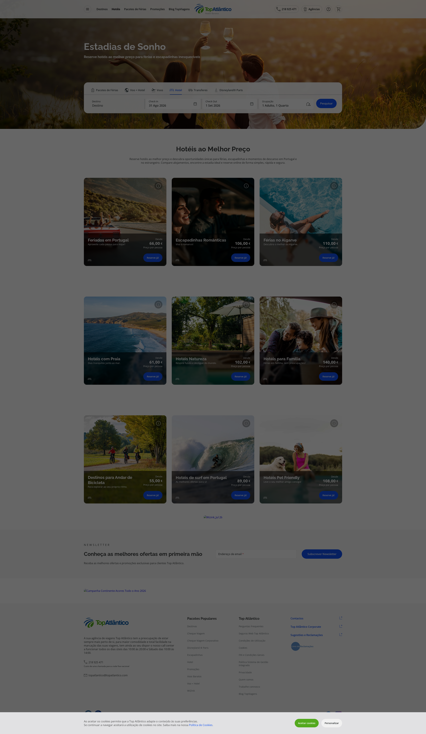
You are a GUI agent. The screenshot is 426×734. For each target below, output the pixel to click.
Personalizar (332, 723)
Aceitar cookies (306, 723)
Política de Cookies (201, 725)
